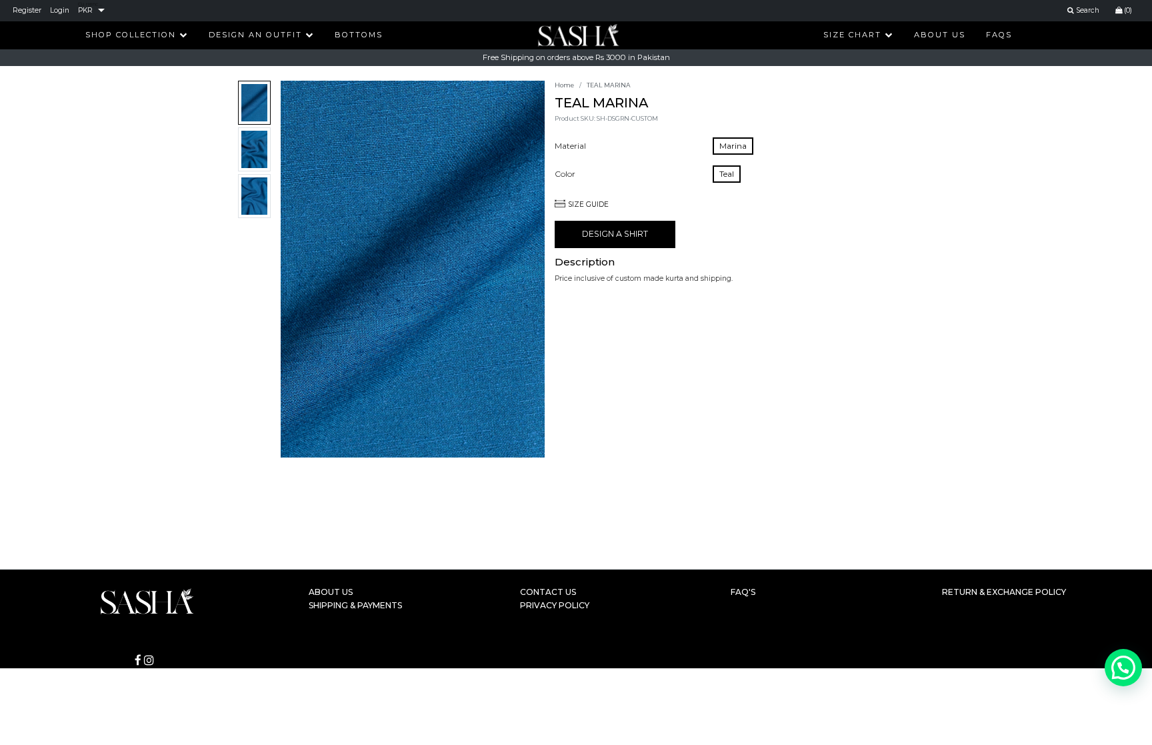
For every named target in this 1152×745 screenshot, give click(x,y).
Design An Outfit (257, 34)
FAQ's (743, 592)
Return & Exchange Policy (1004, 592)
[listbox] (91, 11)
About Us (939, 34)
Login (59, 10)
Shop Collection (132, 34)
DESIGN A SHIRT (615, 234)
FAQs (999, 34)
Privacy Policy (554, 605)
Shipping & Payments (355, 605)
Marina (733, 146)
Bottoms (359, 34)
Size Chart (854, 34)
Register (27, 10)
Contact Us (548, 592)
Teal (726, 174)
